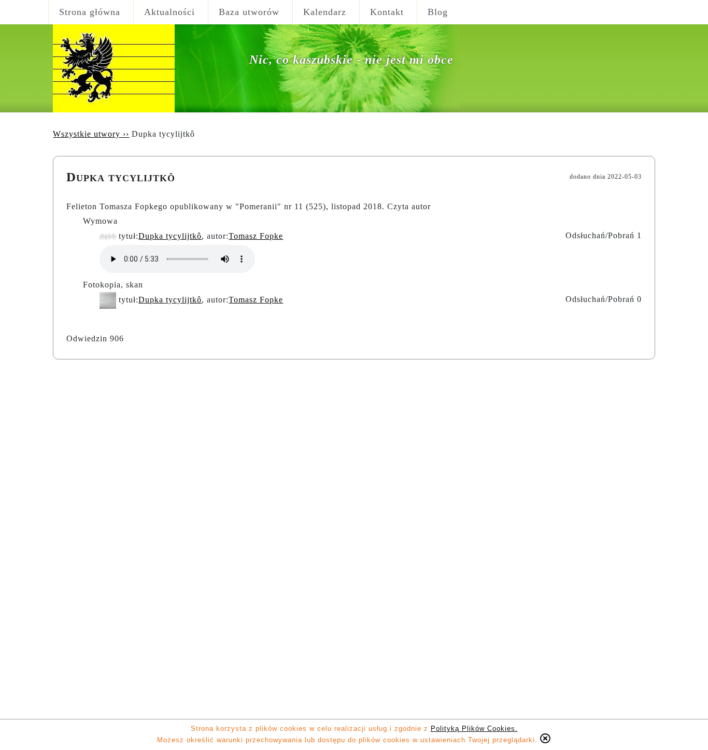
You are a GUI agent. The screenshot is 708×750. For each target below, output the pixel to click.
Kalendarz (324, 12)
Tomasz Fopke (256, 236)
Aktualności (169, 12)
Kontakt (387, 12)
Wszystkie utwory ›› (91, 133)
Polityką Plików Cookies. (474, 728)
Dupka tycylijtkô (170, 236)
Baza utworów (249, 12)
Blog (438, 12)
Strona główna (89, 12)
